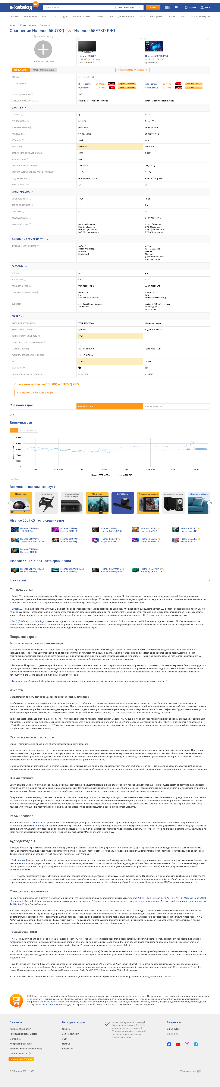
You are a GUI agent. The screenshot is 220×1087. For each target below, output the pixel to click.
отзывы (83, 1001)
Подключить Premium (21, 1059)
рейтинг (176, 1001)
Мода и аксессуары (200, 16)
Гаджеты (14, 16)
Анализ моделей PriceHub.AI (131, 70)
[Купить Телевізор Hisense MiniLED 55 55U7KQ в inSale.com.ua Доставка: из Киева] (112, 87)
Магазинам (15, 1038)
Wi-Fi (149, 898)
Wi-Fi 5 (169, 898)
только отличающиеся (43, 70)
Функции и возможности (28, 239)
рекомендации (198, 1001)
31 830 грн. (101, 84)
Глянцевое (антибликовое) (26, 681)
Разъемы (17, 266)
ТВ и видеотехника (28, 25)
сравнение (145, 999)
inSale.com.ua (84, 88)
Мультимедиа (21, 192)
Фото (44, 16)
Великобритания (70, 1034)
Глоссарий (18, 580)
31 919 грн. (101, 88)
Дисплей (17, 107)
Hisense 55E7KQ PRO (156, 56)
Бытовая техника (81, 16)
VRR (14, 938)
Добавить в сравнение (43, 61)
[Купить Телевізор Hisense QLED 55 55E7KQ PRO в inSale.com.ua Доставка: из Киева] (178, 83)
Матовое (16, 649)
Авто (142, 16)
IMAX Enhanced (37, 822)
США (64, 1038)
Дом (111, 16)
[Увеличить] (87, 47)
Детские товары (126, 16)
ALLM (15, 951)
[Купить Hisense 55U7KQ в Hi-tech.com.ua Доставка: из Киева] (111, 83)
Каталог (13, 25)
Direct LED (17, 608)
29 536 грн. (167, 84)
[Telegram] (196, 1044)
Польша (66, 1043)
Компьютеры (30, 16)
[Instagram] (187, 1044)
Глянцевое (17, 665)
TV (54, 16)
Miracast (188, 898)
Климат (99, 16)
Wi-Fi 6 (179, 898)
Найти (153, 7)
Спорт (183, 16)
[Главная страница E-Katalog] (24, 7)
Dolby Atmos (18, 860)
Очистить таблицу (45, 36)
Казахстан (67, 1048)
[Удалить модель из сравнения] (141, 38)
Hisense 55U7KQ (87, 56)
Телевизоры (45, 25)
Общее (16, 316)
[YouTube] (178, 1044)
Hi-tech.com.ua (84, 84)
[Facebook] (169, 1044)
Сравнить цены (86, 62)
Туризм (171, 16)
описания (45, 1001)
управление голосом (126, 901)
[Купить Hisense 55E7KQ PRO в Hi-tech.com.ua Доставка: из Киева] (178, 87)
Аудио (65, 16)
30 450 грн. (167, 88)
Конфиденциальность (21, 1043)
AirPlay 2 (142, 898)
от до (89, 59)
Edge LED (16, 596)
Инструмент (156, 16)
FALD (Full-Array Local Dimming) (28, 621)
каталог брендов (48, 1004)
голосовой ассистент (149, 901)
